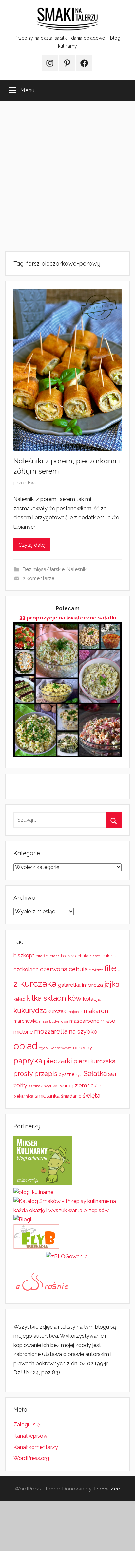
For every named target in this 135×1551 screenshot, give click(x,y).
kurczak (57, 1011)
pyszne (66, 1074)
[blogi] (22, 1219)
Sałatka (95, 1074)
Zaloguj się (26, 1424)
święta (91, 1095)
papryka (27, 1060)
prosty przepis (35, 1074)
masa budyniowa (53, 1021)
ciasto (95, 956)
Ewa (33, 483)
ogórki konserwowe (55, 1048)
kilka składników (54, 998)
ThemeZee (106, 1489)
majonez (75, 1012)
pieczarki (58, 1061)
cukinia (109, 956)
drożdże (96, 970)
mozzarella (51, 1031)
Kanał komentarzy (35, 1447)
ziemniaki (86, 1085)
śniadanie (71, 1096)
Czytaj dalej (32, 545)
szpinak (35, 1086)
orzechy (82, 1048)
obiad (25, 1046)
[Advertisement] (67, 176)
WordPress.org (31, 1458)
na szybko (83, 1031)
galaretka (69, 985)
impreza (92, 985)
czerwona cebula (64, 969)
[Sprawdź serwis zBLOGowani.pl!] (67, 1256)
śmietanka (47, 1096)
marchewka (25, 1021)
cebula (81, 955)
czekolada (26, 970)
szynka (50, 1085)
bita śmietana (48, 956)
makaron (96, 1010)
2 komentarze (38, 578)
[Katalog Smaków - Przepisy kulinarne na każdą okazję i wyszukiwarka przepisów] (67, 1210)
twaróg (66, 1085)
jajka (111, 984)
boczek (67, 956)
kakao (19, 999)
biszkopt (23, 955)
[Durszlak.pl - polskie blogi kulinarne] (33, 1192)
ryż (79, 1074)
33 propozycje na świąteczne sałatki (67, 618)
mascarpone (84, 1021)
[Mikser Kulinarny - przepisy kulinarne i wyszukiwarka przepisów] (42, 1183)
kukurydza (30, 1010)
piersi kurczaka (94, 1061)
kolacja (92, 998)
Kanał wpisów (30, 1436)
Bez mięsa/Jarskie (44, 569)
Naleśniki (77, 569)
